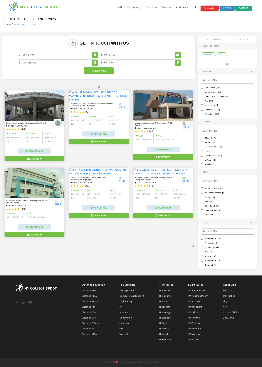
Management (126, 290)
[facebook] (17, 302)
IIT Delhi (163, 323)
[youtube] (30, 302)
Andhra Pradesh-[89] (213, 188)
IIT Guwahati (165, 295)
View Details (35, 151)
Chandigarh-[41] (211, 206)
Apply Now (35, 158)
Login (227, 8)
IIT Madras (164, 301)
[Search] (195, 7)
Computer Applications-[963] (217, 96)
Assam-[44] (209, 197)
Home (8, 24)
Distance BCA (89, 317)
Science (166, 7)
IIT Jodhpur (164, 306)
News (225, 306)
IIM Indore (193, 312)
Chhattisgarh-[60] (212, 210)
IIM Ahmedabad (196, 290)
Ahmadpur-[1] (210, 243)
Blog (225, 301)
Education (151, 7)
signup (243, 8)
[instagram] (23, 302)
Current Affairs (231, 312)
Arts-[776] (208, 101)
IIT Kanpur (164, 328)
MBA (120, 7)
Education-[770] (211, 114)
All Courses (182, 7)
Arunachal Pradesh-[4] (214, 193)
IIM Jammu (194, 317)
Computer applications (131, 295)
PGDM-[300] (209, 142)
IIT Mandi (163, 334)
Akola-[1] (208, 252)
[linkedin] (37, 302)
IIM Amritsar (194, 301)
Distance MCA (89, 295)
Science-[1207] (211, 105)
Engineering (134, 7)
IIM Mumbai (194, 334)
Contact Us (229, 295)
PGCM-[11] (208, 151)
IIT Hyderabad (166, 339)
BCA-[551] (208, 164)
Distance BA (88, 328)
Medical (123, 334)
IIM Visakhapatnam (198, 295)
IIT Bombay (165, 317)
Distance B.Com (90, 323)
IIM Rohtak (193, 339)
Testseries (209, 8)
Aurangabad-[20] (212, 238)
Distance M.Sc (89, 334)
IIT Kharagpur (166, 312)
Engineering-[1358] (212, 88)
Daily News (228, 317)
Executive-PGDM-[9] (213, 147)
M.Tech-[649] (210, 160)
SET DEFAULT (242, 39)
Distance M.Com (90, 301)
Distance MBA (89, 290)
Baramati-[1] (210, 265)
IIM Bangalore (195, 306)
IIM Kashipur (194, 323)
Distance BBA (89, 312)
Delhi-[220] (209, 215)
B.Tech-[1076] (210, 138)
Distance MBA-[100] (213, 155)
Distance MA (88, 306)
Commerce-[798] (212, 109)
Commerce (125, 317)
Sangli (220, 54)
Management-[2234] (213, 92)
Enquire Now (98, 70)
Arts (121, 306)
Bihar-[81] (208, 201)
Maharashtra (20, 24)
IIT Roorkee (164, 290)
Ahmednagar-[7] (211, 247)
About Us (227, 290)
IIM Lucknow (194, 328)
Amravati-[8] (210, 256)
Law (121, 328)
